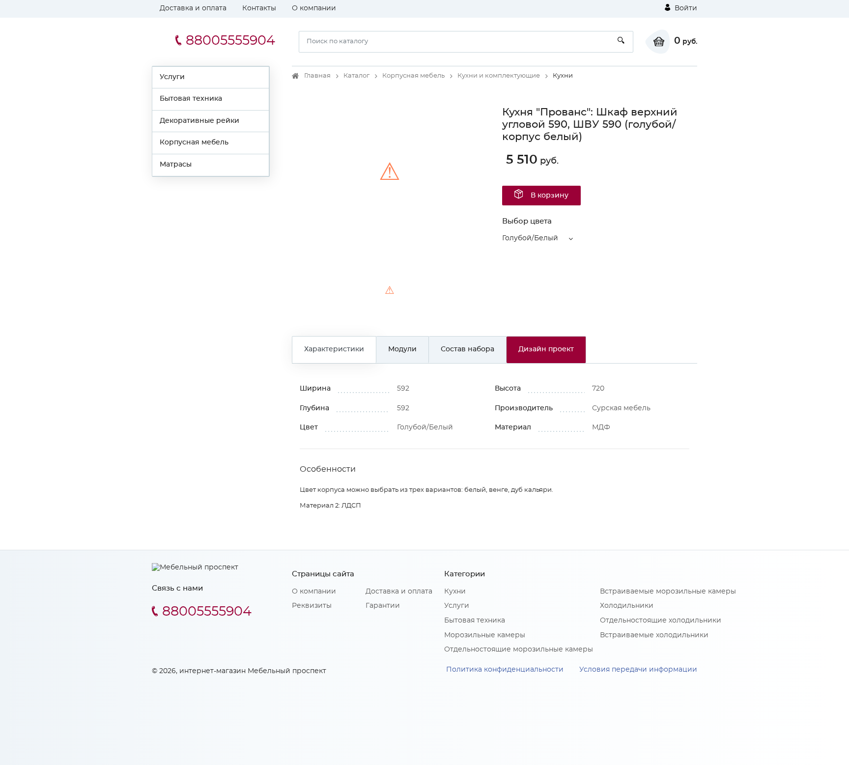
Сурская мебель (621, 408)
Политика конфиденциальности (505, 669)
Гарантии (383, 605)
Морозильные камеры (484, 635)
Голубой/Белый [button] (530, 238)
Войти (685, 8)
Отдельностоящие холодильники (660, 620)
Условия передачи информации (638, 669)
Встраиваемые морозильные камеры (668, 591)
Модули (402, 349)
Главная (317, 76)
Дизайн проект (546, 349)
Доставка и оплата (193, 8)
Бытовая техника (191, 98)
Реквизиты (312, 605)
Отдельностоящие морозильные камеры (518, 649)
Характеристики (334, 349)
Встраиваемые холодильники (654, 635)
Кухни (455, 591)
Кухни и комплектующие (498, 76)
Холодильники (626, 605)
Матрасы (176, 164)
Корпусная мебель (194, 142)
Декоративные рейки (199, 120)
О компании (314, 8)
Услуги (172, 77)
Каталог (356, 76)
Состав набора (467, 349)
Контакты (259, 8)
